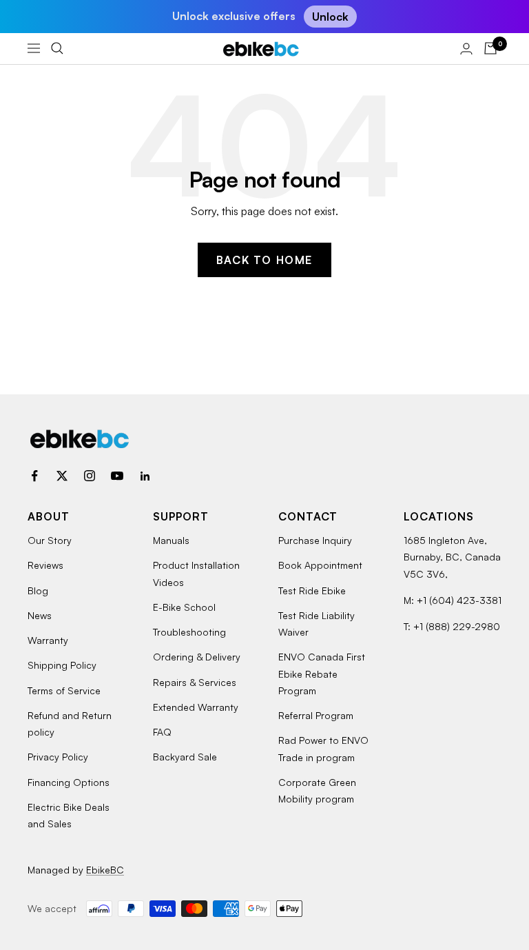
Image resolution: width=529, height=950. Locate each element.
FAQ (162, 732)
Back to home (264, 260)
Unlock (330, 16)
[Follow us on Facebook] (34, 476)
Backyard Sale (185, 756)
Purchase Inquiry (315, 540)
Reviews (45, 565)
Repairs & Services (194, 682)
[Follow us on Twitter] (62, 476)
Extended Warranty (195, 707)
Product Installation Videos (196, 573)
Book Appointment (320, 565)
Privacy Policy (58, 756)
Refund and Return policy (70, 723)
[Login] (466, 48)
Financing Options (69, 782)
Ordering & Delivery (196, 657)
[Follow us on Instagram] (89, 476)
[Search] (57, 48)
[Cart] (490, 48)
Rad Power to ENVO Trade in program (323, 748)
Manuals (171, 540)
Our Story (50, 540)
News (40, 615)
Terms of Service (64, 690)
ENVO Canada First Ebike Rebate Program (321, 673)
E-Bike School (184, 607)
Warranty (48, 640)
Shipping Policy (62, 665)
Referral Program (315, 715)
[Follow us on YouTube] (117, 476)
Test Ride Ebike (312, 590)
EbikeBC (105, 870)
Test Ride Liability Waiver (316, 623)
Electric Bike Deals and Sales (69, 815)
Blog (38, 590)
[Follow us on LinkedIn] (145, 476)
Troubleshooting (189, 632)
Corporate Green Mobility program (317, 790)
